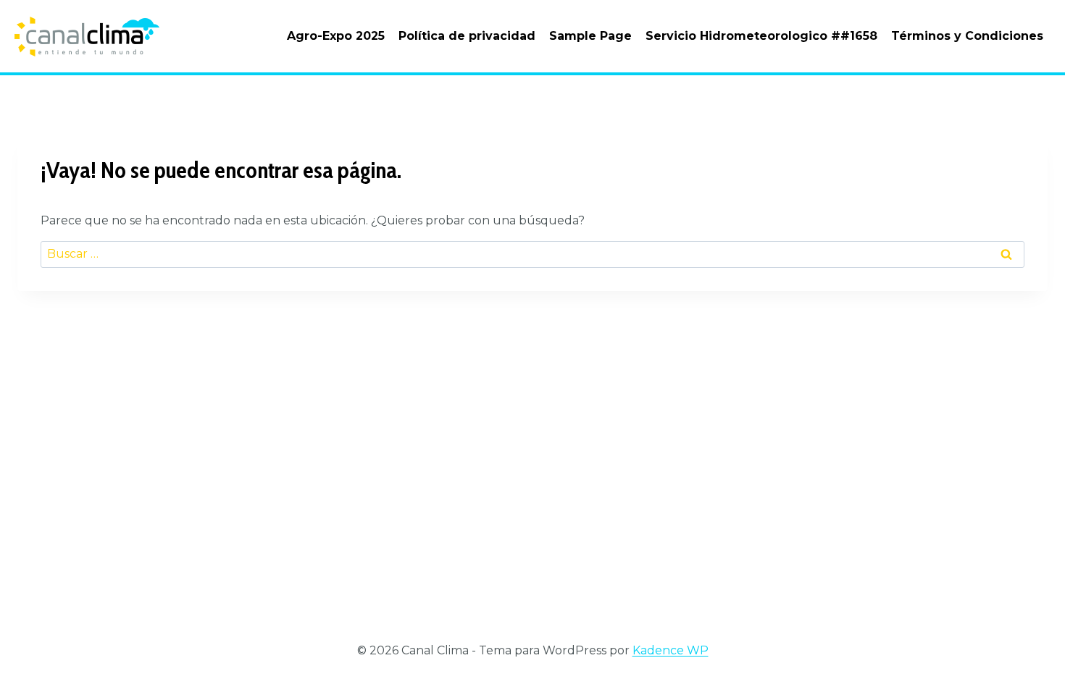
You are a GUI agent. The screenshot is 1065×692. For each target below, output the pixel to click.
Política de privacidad (466, 36)
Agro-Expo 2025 (336, 36)
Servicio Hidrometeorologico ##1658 (761, 36)
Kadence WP (670, 650)
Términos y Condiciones (967, 36)
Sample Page (590, 36)
